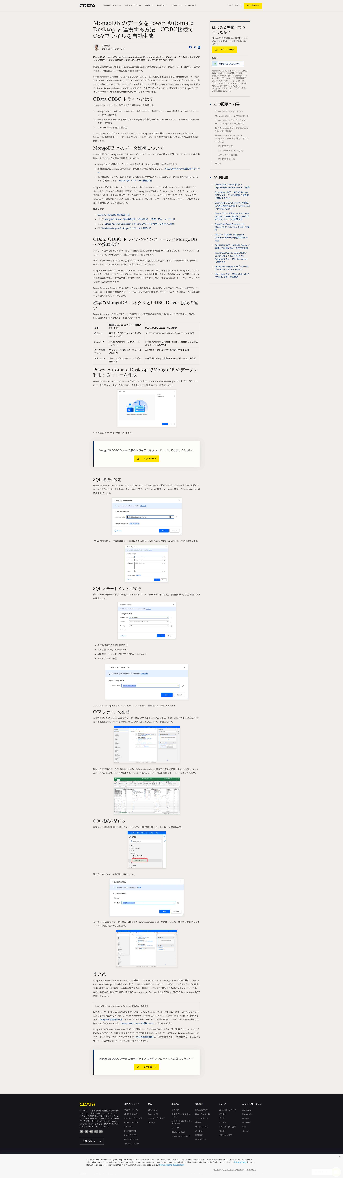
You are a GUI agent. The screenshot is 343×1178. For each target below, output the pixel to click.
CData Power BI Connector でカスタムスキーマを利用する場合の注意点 (139, 223)
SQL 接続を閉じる (226, 159)
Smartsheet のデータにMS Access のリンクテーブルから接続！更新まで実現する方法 (232, 195)
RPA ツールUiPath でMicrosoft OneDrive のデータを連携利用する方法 (231, 237)
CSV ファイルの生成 (227, 155)
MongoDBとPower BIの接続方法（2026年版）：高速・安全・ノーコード (140, 219)
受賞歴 (198, 1122)
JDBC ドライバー (131, 1114)
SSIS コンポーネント (156, 1118)
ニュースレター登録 (227, 1127)
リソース (222, 1122)
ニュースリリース (202, 1114)
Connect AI (153, 1114)
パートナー (176, 1128)
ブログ (221, 1118)
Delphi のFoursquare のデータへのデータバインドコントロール (231, 268)
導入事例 (222, 1114)
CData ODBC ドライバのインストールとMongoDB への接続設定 (231, 122)
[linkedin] (81, 1131)
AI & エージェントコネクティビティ (182, 1122)
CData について (202, 1110)
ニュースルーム (201, 1118)
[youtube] (91, 1131)
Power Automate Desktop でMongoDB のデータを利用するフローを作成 (232, 138)
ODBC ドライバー (132, 1110)
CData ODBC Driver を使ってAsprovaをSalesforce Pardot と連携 (232, 186)
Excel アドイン (130, 1135)
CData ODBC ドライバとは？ (229, 111)
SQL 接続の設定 (225, 146)
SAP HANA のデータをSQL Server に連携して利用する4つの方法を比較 (232, 246)
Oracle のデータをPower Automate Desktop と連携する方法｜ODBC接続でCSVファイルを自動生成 (232, 216)
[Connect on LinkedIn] (199, 47)
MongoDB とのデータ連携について (232, 116)
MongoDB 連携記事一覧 (111, 1019)
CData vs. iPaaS (178, 1132)
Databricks (247, 1114)
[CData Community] (101, 1131)
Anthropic (246, 1110)
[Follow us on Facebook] (190, 47)
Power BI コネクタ (132, 1139)
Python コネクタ (131, 1122)
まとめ (218, 163)
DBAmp (151, 1122)
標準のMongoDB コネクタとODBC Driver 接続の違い (231, 129)
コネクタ (175, 1110)
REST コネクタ (130, 1131)
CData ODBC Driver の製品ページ (137, 1023)
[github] (96, 1131)
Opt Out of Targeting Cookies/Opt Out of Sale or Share (235, 1170)
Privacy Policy (240, 1162)
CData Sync (153, 1110)
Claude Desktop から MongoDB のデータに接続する (126, 228)
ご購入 (230, 6)
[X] (86, 1131)
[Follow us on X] (194, 47)
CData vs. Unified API (181, 1136)
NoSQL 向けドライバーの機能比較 (135, 180)
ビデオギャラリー (226, 1135)
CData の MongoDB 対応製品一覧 (113, 214)
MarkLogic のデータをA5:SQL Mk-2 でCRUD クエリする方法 (232, 275)
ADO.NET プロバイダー (134, 1118)
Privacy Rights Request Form (171, 1165)
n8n (244, 1127)
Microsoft (246, 1122)
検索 (236, 6)
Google (245, 1118)
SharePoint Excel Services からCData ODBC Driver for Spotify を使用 (232, 227)
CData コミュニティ (227, 1110)
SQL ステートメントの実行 (230, 150)
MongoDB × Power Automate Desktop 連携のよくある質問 (121, 1006)
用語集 (221, 1131)
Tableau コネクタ (131, 1143)
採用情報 (199, 1135)
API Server (128, 1127)
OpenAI (245, 1131)
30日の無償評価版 (144, 1037)
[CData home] (89, 5)
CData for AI (190, 5)
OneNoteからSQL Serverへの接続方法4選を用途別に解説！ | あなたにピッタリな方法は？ (232, 205)
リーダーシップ (201, 1127)
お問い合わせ (252, 6)
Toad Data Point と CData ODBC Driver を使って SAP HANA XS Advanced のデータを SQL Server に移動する (231, 257)
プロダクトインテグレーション (182, 1115)
